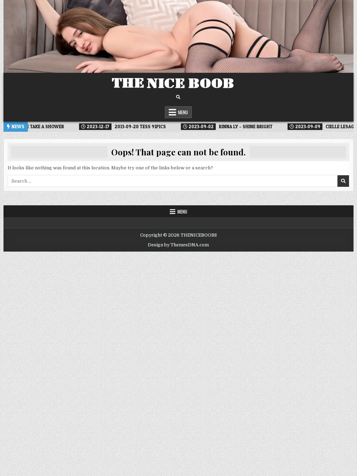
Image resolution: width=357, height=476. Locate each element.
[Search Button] (178, 97)
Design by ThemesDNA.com (178, 245)
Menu (183, 112)
